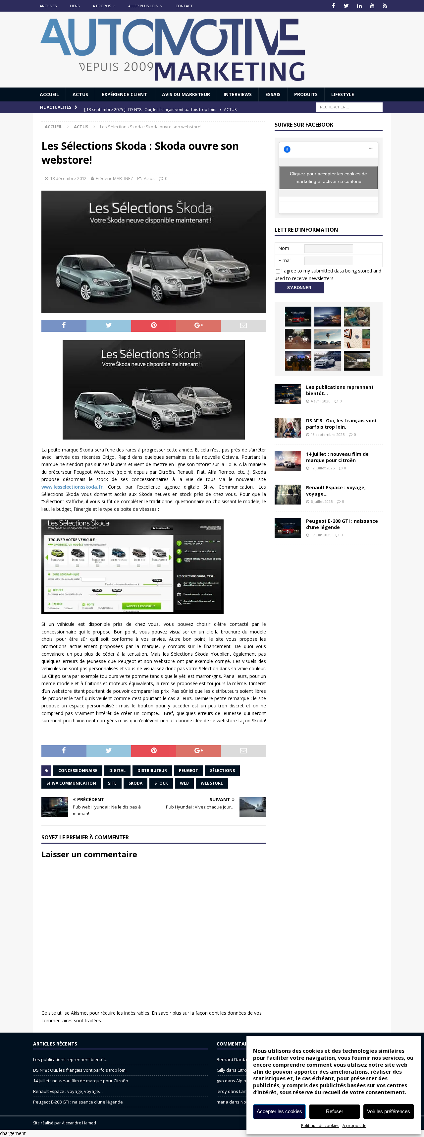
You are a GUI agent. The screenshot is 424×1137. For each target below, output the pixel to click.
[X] (346, 6)
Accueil (49, 94)
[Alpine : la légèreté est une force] (357, 317)
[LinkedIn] (359, 6)
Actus (80, 94)
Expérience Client (125, 94)
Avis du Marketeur (186, 94)
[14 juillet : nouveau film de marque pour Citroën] (288, 461)
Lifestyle (342, 94)
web (184, 783)
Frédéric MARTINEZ (114, 178)
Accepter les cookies (279, 1111)
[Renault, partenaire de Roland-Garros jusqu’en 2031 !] (298, 339)
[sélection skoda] (153, 390)
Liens (75, 5)
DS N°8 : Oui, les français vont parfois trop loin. (341, 423)
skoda (135, 783)
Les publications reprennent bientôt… (340, 390)
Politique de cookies (320, 1125)
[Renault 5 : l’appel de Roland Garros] (327, 361)
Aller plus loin (143, 5)
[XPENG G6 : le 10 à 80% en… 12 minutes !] (327, 317)
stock (161, 783)
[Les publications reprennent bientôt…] (288, 394)
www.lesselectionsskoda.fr (72, 487)
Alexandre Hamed (79, 1123)
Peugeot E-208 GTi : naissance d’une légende (342, 524)
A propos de (354, 1125)
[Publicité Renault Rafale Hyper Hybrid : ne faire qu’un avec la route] (357, 361)
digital (117, 770)
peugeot (188, 770)
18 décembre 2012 (68, 178)
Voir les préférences (388, 1111)
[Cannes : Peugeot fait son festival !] (298, 361)
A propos (102, 5)
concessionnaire (77, 770)
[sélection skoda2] (153, 566)
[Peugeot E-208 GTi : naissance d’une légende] (298, 317)
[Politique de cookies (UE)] (385, 6)
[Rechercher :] (349, 107)
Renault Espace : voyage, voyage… (336, 490)
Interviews (238, 94)
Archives (48, 5)
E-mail (285, 260)
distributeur (152, 770)
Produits (306, 94)
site (112, 783)
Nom (283, 248)
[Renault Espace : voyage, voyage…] (288, 495)
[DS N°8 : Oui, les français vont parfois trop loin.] (288, 428)
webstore (212, 783)
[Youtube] (372, 6)
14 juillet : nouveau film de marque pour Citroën (337, 457)
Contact (184, 5)
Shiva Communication (71, 783)
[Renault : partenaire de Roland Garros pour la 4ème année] (357, 339)
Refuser (334, 1111)
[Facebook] (333, 6)
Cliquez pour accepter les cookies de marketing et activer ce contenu (328, 177)
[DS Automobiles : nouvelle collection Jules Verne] (327, 339)
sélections (222, 770)
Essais (273, 94)
